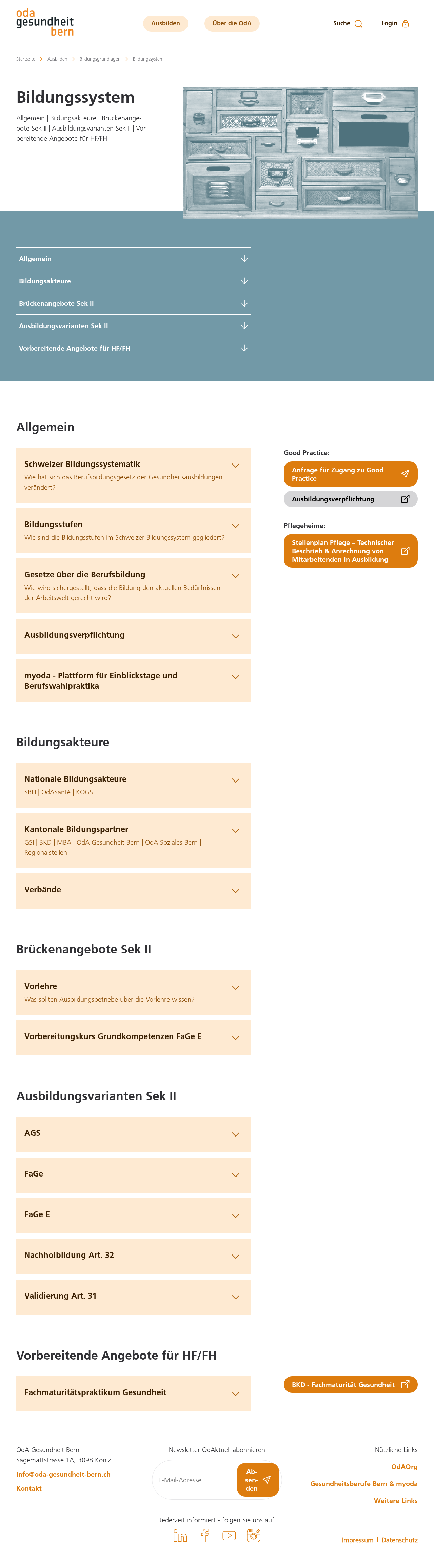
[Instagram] (253, 1537)
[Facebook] (205, 1537)
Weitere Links (396, 1500)
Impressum (358, 1539)
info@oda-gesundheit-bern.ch (63, 1473)
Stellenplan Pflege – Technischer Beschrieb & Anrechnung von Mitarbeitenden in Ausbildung (343, 551)
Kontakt (29, 1488)
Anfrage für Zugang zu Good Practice (337, 473)
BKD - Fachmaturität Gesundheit (343, 1384)
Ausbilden (165, 23)
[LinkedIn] (180, 1537)
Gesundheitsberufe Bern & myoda (364, 1483)
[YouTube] (229, 1537)
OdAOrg (404, 1466)
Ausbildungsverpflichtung (333, 498)
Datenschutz (400, 1539)
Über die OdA (232, 23)
